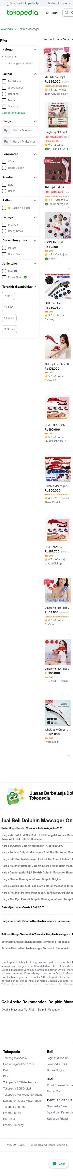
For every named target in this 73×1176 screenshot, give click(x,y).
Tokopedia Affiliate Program (20, 1082)
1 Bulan (9, 318)
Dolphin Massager (49, 1009)
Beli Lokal (9, 1119)
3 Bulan (9, 329)
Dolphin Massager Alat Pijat (17, 1009)
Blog (6, 1076)
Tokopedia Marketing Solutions (22, 1094)
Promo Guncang (13, 1125)
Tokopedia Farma (14, 1106)
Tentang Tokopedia (59, 3)
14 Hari (8, 307)
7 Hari (8, 295)
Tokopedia (6, 29)
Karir (6, 1070)
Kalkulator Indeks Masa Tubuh (22, 1100)
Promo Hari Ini (12, 1112)
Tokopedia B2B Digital (17, 1088)
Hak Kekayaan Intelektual (19, 1064)
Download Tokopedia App (25, 3)
